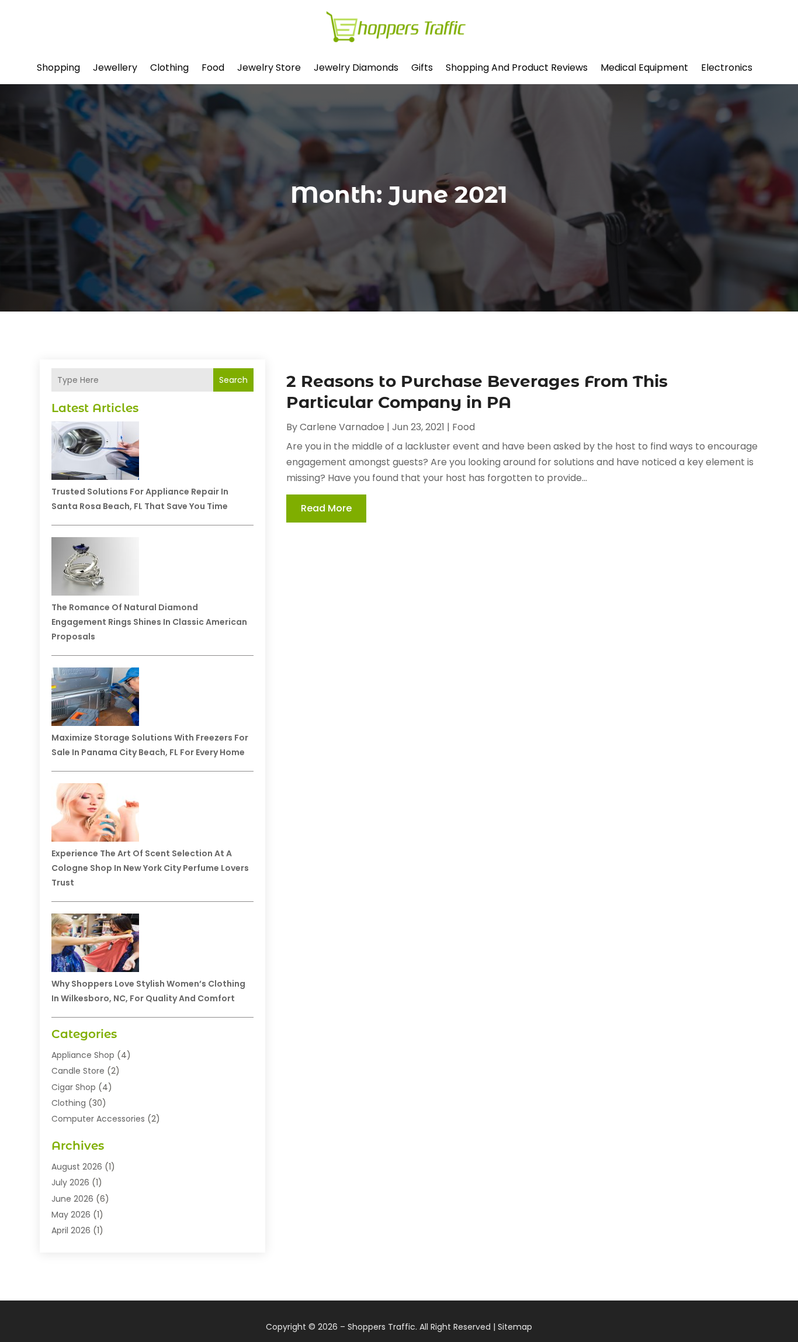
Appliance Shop (83, 1055)
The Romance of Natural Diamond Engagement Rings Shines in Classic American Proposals (149, 621)
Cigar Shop (73, 1087)
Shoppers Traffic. (382, 1327)
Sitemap (515, 1327)
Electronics (726, 67)
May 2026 (71, 1214)
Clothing (169, 67)
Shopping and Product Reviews (517, 67)
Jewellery (115, 67)
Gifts (422, 67)
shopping (58, 67)
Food (213, 67)
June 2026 (72, 1199)
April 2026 (71, 1230)
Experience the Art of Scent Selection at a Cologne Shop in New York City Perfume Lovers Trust (150, 868)
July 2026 (70, 1182)
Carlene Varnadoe (342, 427)
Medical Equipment (644, 67)
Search (233, 380)
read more (326, 508)
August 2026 (76, 1166)
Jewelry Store (269, 67)
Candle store (78, 1071)
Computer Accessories (98, 1119)
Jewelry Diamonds (356, 67)
